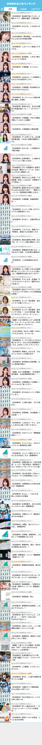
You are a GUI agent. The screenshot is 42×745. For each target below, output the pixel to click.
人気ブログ (35, 9)
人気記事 (23, 9)
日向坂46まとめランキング (21, 3)
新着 (10, 9)
